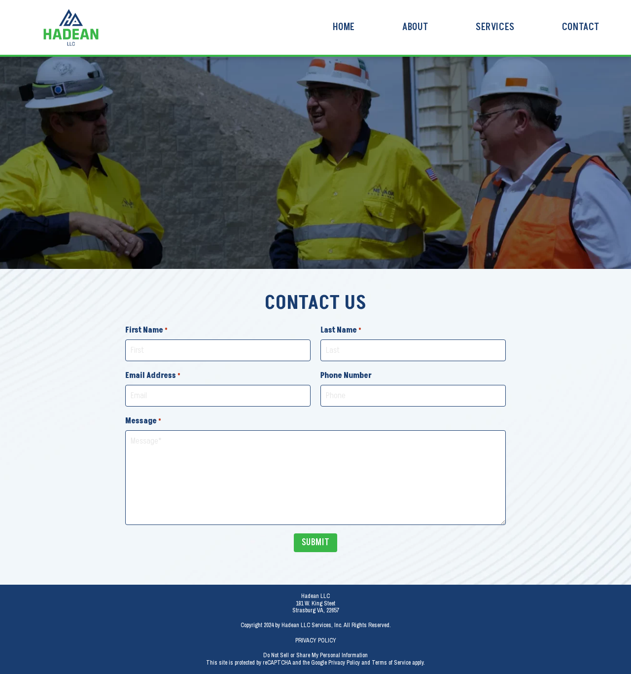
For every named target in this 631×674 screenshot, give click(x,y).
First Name (146, 330)
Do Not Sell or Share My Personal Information (315, 655)
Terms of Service (391, 663)
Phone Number (346, 375)
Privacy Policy (315, 640)
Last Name (340, 330)
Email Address (152, 375)
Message (143, 420)
